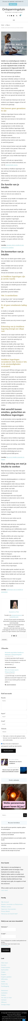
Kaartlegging (5, 986)
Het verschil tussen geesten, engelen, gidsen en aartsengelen (13, 828)
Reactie (3, 698)
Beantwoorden (11, 667)
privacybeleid (4, 945)
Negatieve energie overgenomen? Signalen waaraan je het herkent (13, 833)
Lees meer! (4, 890)
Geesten (3, 965)
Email (3, 721)
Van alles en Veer (6, 997)
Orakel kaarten (5, 967)
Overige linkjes (5, 1004)
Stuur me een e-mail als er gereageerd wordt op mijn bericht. (11, 745)
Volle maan (4, 963)
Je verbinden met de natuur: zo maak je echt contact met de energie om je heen (13, 849)
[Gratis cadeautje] (14, 797)
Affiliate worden (6, 907)
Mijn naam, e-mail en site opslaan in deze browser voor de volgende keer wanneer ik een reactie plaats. (14, 738)
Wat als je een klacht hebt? (9, 914)
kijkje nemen (13, 4)
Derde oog (4, 984)
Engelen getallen (6, 977)
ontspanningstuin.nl (16, 615)
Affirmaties (4, 979)
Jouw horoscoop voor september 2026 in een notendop (13, 844)
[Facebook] (12, 636)
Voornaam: (4, 927)
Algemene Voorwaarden (8, 909)
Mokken (3, 995)
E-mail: (3, 934)
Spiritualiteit (16, 40)
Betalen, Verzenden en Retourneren (12, 904)
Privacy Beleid (5, 911)
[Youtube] (14, 636)
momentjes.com (14, 617)
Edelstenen (4, 990)
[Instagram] (16, 636)
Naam (3, 713)
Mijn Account (5, 902)
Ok (23, 1020)
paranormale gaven (11, 165)
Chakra (3, 972)
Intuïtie (3, 981)
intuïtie (4, 639)
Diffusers (4, 1002)
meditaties (4, 993)
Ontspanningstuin (13, 9)
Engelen (3, 974)
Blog (9, 40)
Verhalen (3, 1000)
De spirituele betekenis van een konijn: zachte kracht (13, 839)
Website (3, 729)
